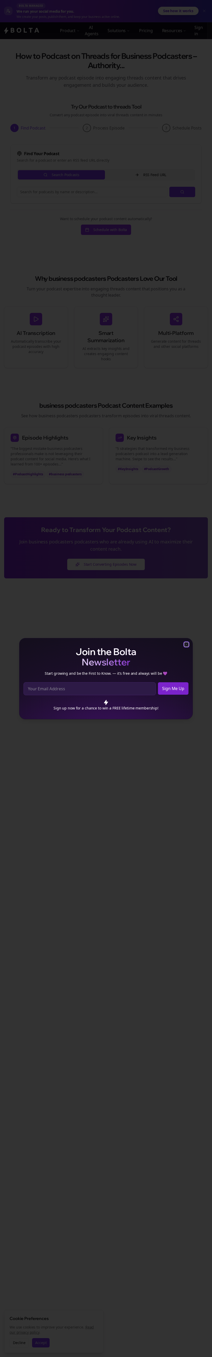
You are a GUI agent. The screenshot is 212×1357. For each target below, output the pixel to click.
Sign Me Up (173, 688)
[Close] (186, 644)
